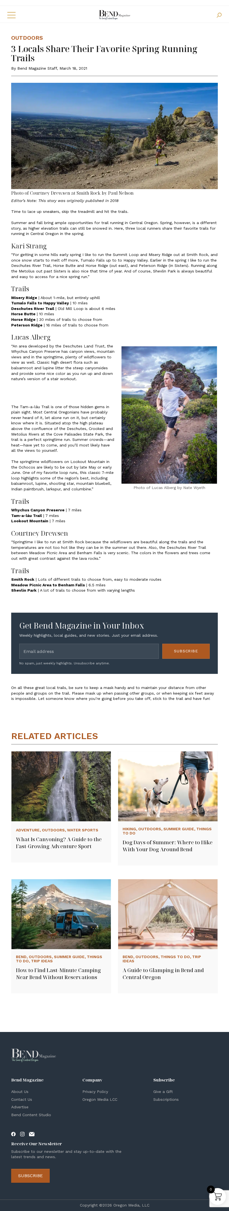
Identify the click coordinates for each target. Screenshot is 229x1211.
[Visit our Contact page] (32, 1133)
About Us (19, 1091)
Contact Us (21, 1099)
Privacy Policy (95, 1091)
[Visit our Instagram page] (22, 1133)
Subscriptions (166, 1099)
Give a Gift (163, 1091)
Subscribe (186, 651)
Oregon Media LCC (99, 1099)
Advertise (19, 1107)
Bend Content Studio (31, 1115)
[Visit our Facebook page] (13, 1133)
